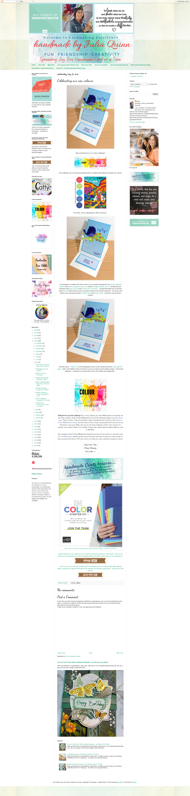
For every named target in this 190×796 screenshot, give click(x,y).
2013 (36, 443)
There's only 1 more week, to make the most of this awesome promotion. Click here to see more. (90, 548)
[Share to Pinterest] (79, 583)
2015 (36, 437)
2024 (36, 335)
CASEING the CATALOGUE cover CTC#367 (42, 404)
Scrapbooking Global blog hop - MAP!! (41, 378)
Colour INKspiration (65, 436)
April (37, 409)
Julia (138, 101)
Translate (136, 87)
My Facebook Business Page (140, 65)
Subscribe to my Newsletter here (43, 68)
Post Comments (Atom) (73, 656)
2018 (36, 429)
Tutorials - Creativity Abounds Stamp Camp (70, 68)
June (37, 359)
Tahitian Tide (74, 367)
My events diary (86, 65)
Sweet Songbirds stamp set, (78, 286)
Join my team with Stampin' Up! (68, 65)
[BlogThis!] (74, 583)
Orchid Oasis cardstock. (90, 289)
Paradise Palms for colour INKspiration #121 (42, 394)
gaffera (121, 782)
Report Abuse (37, 474)
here (110, 434)
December (39, 343)
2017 (36, 432)
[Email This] (72, 583)
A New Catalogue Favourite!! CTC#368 (42, 399)
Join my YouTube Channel (119, 65)
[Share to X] (76, 583)
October (38, 348)
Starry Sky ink (73, 289)
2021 (36, 421)
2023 (36, 338)
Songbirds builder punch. (101, 286)
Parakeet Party (86, 293)
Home (34, 65)
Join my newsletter (101, 65)
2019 (36, 426)
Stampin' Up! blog (136, 76)
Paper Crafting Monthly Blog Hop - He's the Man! (42, 383)
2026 (36, 330)
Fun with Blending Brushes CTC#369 (42, 389)
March (38, 412)
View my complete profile (137, 122)
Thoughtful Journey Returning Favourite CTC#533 (83, 754)
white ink (65, 291)
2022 (36, 341)
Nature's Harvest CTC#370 (40, 374)
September (39, 351)
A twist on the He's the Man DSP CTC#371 (42, 365)
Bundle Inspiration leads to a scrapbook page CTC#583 (84, 764)
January (38, 418)
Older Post (119, 653)
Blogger (134, 782)
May (37, 362)
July (37, 357)
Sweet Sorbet (98, 293)
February (39, 415)
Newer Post (61, 653)
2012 (36, 445)
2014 (36, 440)
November (39, 346)
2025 (36, 333)
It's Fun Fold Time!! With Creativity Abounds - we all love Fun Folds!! (82, 662)
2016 (36, 435)
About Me (41, 65)
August (38, 354)
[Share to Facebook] (78, 583)
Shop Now (51, 65)
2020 (36, 424)
